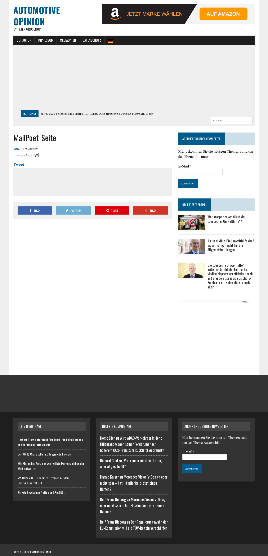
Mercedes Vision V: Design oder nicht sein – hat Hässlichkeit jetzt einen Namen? (133, 483)
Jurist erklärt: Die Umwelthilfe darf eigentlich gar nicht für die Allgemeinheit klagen (230, 245)
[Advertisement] (134, 78)
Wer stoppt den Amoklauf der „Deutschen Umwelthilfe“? (226, 219)
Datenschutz (91, 40)
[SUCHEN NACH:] (232, 119)
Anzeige (245, 302)
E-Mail (184, 166)
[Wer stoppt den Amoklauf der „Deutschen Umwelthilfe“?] (191, 227)
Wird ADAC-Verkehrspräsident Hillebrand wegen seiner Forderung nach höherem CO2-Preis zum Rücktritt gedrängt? (132, 444)
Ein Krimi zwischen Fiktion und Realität (41, 492)
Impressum (45, 40)
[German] (110, 40)
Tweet (18, 164)
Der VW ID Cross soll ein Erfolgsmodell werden (45, 454)
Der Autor (24, 40)
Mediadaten (68, 40)
